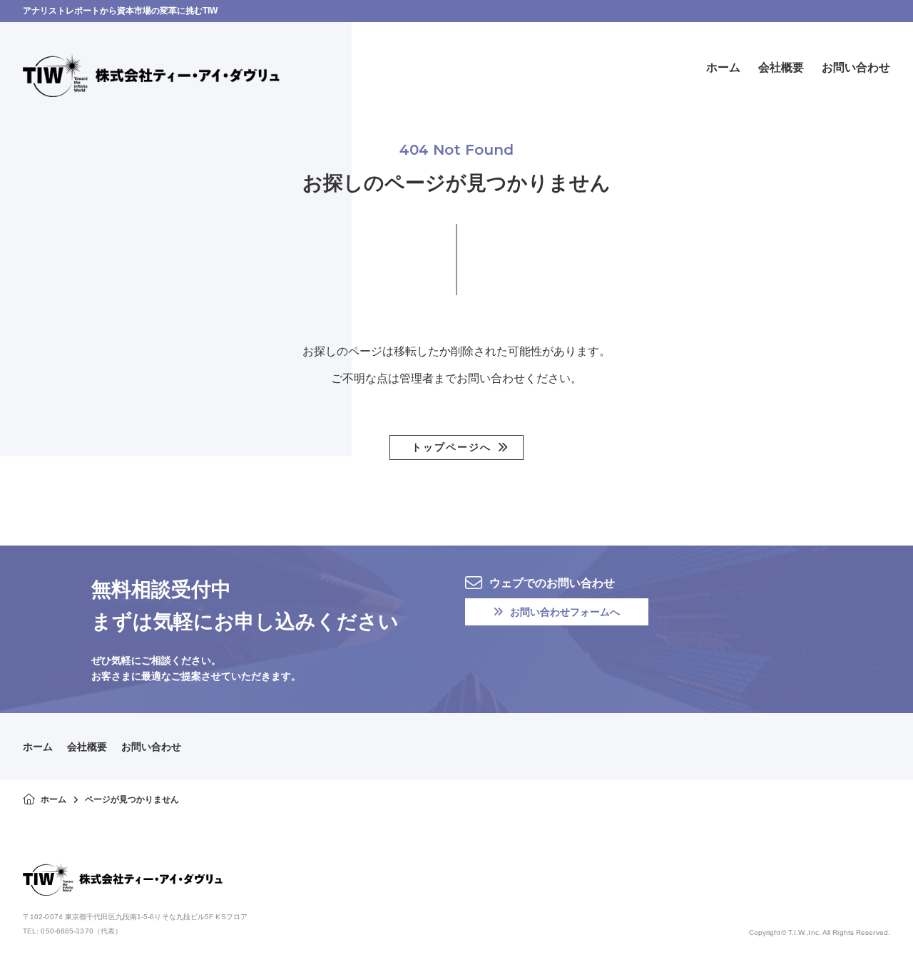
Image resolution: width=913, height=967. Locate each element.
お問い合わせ (151, 746)
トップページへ (451, 447)
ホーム (38, 746)
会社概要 (87, 746)
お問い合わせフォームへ (565, 612)
